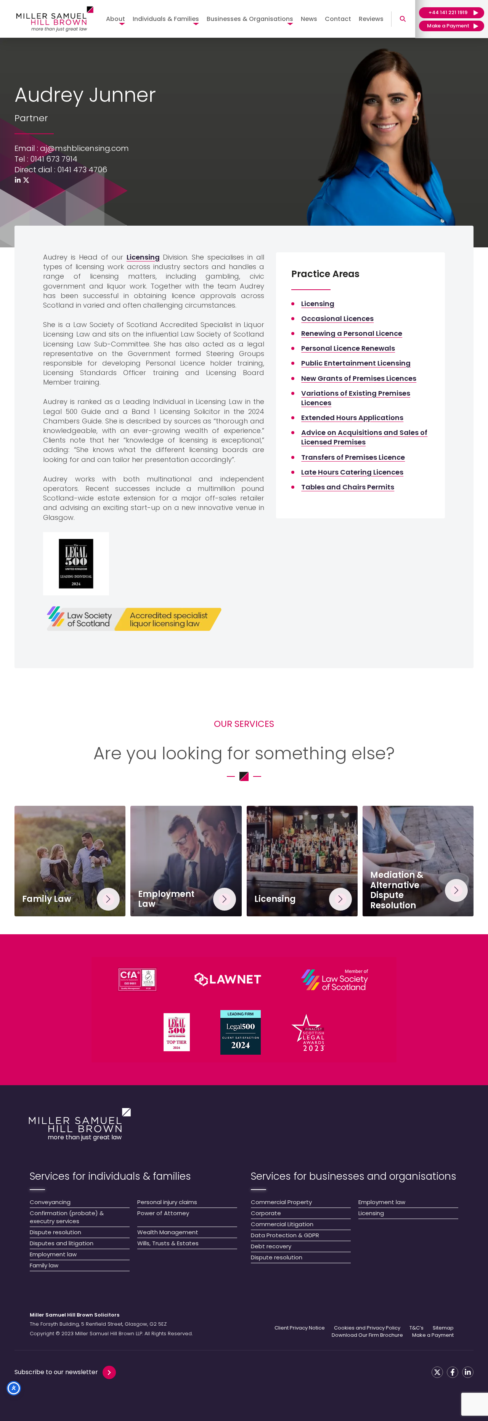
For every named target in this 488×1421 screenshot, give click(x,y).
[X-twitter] (26, 180)
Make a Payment (433, 1335)
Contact (338, 18)
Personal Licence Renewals (348, 348)
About (115, 18)
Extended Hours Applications (352, 417)
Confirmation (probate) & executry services (67, 1217)
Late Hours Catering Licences (352, 472)
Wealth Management (167, 1232)
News (309, 18)
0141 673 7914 (53, 159)
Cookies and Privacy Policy (367, 1328)
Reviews (371, 18)
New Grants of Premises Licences (358, 378)
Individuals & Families (166, 18)
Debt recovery (271, 1246)
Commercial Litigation (282, 1224)
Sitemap (443, 1328)
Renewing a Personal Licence (351, 333)
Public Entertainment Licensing (356, 363)
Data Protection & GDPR (285, 1235)
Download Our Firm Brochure (367, 1335)
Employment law (53, 1254)
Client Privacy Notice (299, 1328)
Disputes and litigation (61, 1243)
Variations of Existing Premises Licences (355, 397)
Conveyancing (50, 1202)
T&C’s (416, 1328)
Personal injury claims (167, 1202)
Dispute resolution (55, 1232)
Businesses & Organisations (250, 18)
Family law (44, 1265)
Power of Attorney (163, 1213)
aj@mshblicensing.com (84, 148)
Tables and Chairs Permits (347, 487)
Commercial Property (281, 1202)
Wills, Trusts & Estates (168, 1243)
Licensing (143, 257)
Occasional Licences (337, 318)
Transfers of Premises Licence (353, 457)
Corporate (266, 1213)
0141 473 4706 (82, 169)
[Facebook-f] (452, 1372)
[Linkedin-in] (17, 180)
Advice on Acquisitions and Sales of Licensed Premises (364, 437)
